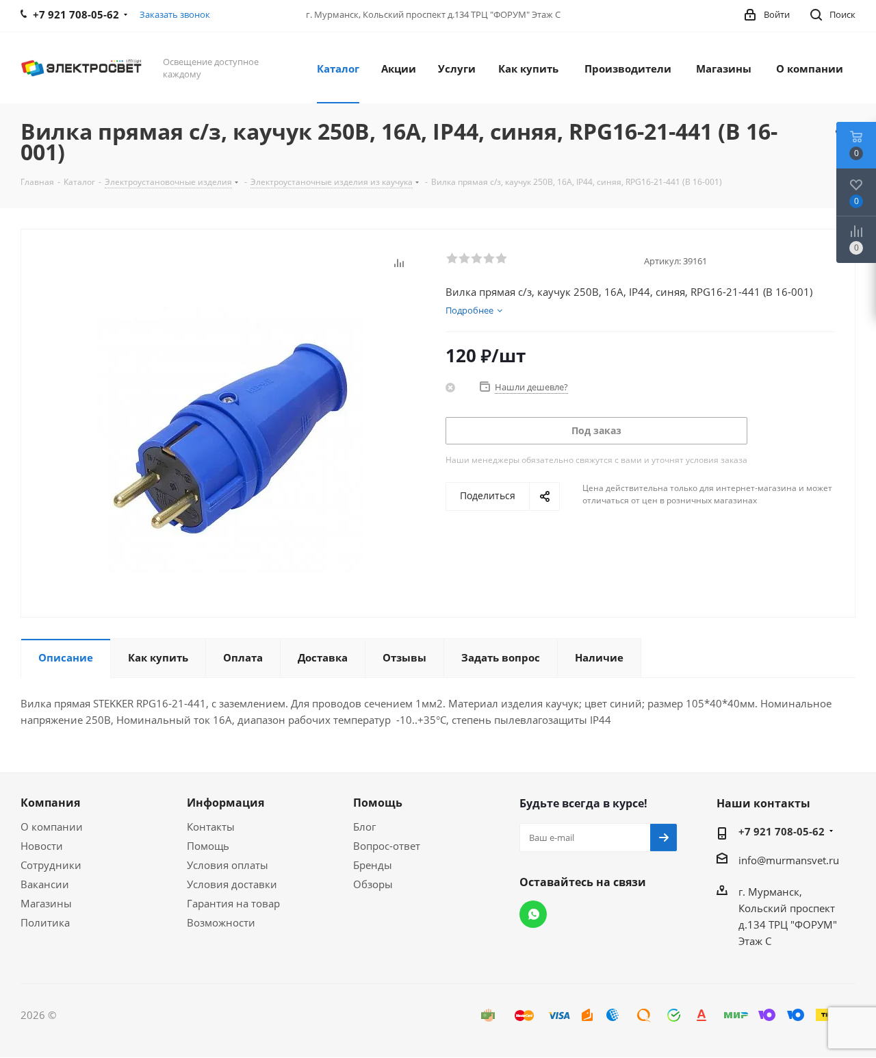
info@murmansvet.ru (788, 860)
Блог (364, 826)
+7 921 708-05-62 (781, 831)
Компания (50, 802)
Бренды (372, 865)
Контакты (211, 826)
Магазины (46, 903)
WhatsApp (533, 914)
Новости (42, 846)
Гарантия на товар (233, 903)
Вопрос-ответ (386, 846)
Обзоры (373, 884)
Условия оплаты (227, 865)
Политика (45, 922)
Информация (225, 802)
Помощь (208, 846)
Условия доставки (232, 884)
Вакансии (45, 884)
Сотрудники (51, 865)
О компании (52, 826)
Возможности (221, 922)
